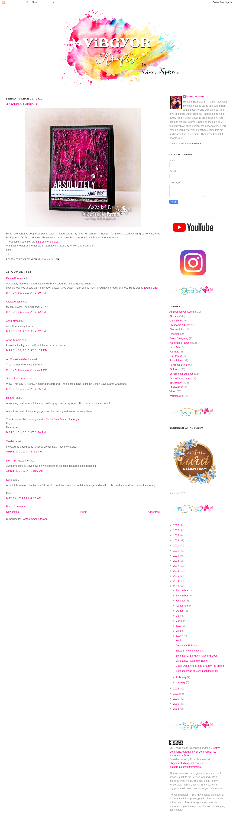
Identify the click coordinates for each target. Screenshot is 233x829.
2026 (176, 525)
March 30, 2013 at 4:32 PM (26, 331)
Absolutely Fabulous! (22, 104)
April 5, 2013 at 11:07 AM (25, 471)
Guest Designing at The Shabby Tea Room (200, 665)
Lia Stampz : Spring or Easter (192, 660)
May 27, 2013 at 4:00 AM (23, 498)
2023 (176, 535)
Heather (10, 397)
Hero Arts (174, 347)
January (181, 682)
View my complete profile (185, 143)
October (181, 600)
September (182, 605)
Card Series (176, 320)
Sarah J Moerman (16, 378)
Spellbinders (176, 382)
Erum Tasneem (195, 97)
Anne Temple (13, 340)
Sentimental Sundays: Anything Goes (196, 655)
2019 (176, 555)
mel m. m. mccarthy (17, 460)
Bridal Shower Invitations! (190, 650)
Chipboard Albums (179, 325)
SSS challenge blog (46, 241)
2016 (176, 571)
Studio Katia (176, 387)
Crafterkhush (13, 301)
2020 (176, 550)
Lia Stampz (175, 356)
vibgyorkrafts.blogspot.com (184, 763)
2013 (176, 586)
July (178, 615)
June (179, 621)
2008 (176, 708)
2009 (176, 703)
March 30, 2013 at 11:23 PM (27, 369)
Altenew (174, 316)
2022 (176, 540)
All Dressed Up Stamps (182, 311)
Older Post (154, 512)
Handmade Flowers (180, 342)
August (180, 610)
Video (172, 391)
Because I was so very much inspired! (197, 671)
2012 (176, 688)
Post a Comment (15, 506)
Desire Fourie (14, 278)
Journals (174, 351)
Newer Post (12, 512)
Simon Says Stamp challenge (62, 419)
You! (178, 640)
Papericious (176, 360)
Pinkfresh (174, 369)
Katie (9, 479)
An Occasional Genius (18, 359)
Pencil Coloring (178, 365)
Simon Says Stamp (180, 378)
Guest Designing (178, 338)
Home (83, 512)
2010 (176, 698)
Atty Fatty (11, 321)
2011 (176, 693)
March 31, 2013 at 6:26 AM (26, 389)
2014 (176, 581)
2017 (176, 565)
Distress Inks (176, 329)
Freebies (174, 334)
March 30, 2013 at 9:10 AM (26, 292)
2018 (176, 560)
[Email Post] (56, 259)
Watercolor (175, 396)
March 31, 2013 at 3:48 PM (26, 432)
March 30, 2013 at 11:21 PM (27, 350)
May (179, 626)
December (182, 590)
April (179, 631)
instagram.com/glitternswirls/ (185, 767)
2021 (176, 545)
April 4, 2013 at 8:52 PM (24, 451)
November (182, 595)
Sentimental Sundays (181, 373)
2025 (176, 530)
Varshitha (11, 441)
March (180, 636)
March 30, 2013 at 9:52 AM (26, 312)
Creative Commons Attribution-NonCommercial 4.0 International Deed (194, 752)
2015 (176, 576)
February (181, 677)
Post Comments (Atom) (35, 519)
